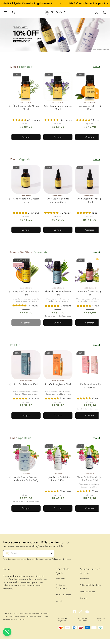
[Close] (108, 3)
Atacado (59, 601)
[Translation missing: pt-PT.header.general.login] (96, 12)
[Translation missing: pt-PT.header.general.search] (13, 12)
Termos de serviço (101, 619)
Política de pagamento (62, 619)
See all (96, 66)
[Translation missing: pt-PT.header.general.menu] (5, 12)
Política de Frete (63, 594)
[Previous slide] (10, 106)
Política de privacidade (82, 619)
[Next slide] (100, 106)
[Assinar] (51, 553)
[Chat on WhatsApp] (7, 632)
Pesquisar (60, 578)
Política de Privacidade (61, 586)
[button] (19, 120)
